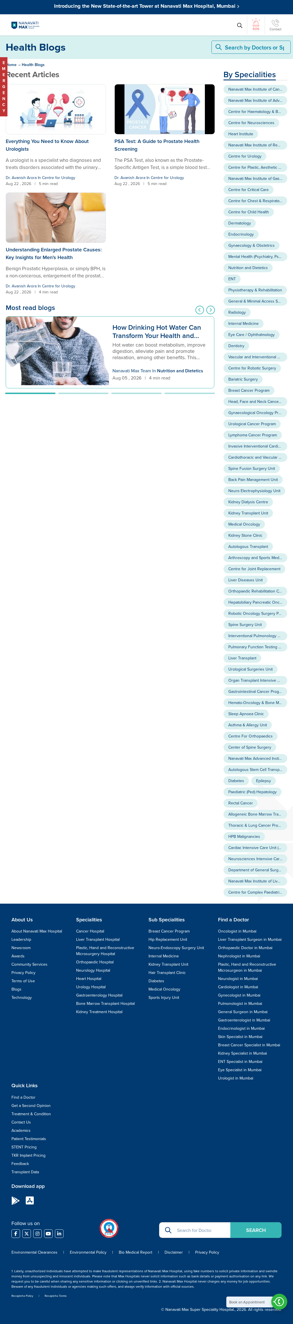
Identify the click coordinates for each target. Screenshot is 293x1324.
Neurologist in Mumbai (238, 978)
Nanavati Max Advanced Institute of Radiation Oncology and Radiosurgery (258, 758)
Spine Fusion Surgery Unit (251, 468)
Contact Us (21, 1122)
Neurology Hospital (93, 970)
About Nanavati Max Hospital (36, 931)
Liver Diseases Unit (245, 580)
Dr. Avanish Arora (21, 177)
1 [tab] (30, 393)
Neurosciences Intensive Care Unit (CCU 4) (258, 859)
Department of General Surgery (256, 870)
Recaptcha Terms (56, 1296)
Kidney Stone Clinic (245, 535)
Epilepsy (263, 781)
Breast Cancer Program (249, 390)
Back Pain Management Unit (253, 479)
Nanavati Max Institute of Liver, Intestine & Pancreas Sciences (258, 881)
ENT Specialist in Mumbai (240, 1061)
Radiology (237, 312)
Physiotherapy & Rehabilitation (255, 290)
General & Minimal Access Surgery (258, 301)
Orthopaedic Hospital (95, 962)
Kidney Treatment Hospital (99, 1012)
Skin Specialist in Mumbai (240, 1036)
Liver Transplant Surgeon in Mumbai (250, 939)
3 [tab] (136, 393)
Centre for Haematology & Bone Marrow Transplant (258, 111)
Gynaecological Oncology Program (258, 413)
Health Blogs (33, 64)
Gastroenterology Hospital (99, 995)
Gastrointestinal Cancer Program (257, 691)
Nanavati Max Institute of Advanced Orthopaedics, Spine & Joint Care (258, 100)
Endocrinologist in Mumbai (241, 1028)
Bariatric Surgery (243, 379)
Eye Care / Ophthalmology (251, 334)
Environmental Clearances (35, 1252)
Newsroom (21, 948)
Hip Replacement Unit (168, 939)
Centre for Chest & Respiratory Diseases (258, 201)
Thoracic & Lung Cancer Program (257, 825)
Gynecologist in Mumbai (239, 995)
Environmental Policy (88, 1252)
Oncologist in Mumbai (237, 931)
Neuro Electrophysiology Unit (254, 491)
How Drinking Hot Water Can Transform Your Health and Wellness (156, 332)
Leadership (21, 939)
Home (11, 64)
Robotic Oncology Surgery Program (258, 613)
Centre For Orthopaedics (250, 736)
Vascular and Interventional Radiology (258, 357)
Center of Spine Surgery (249, 747)
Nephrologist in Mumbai (239, 956)
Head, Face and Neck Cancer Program (258, 401)
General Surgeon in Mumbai (243, 1012)
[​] (15, 1233)
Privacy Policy (23, 972)
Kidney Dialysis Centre (248, 502)
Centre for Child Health (248, 212)
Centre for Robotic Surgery (252, 368)
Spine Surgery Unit (245, 624)
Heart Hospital (88, 978)
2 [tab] (83, 393)
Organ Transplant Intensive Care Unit (258, 680)
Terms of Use (23, 981)
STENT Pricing (24, 1147)
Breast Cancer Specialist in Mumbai (249, 1045)
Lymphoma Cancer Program (252, 435)
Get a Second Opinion (31, 1105)
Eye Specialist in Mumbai (240, 1070)
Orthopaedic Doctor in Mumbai (245, 948)
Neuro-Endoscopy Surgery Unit (176, 948)
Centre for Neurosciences (251, 123)
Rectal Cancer (240, 803)
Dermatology (239, 223)
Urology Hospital (91, 987)
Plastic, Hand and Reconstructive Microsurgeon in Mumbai (247, 967)
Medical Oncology (244, 524)
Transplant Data (25, 1172)
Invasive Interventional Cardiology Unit (258, 446)
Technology (21, 997)
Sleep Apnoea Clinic (246, 714)
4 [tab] (190, 393)
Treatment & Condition (31, 1114)
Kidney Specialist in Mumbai (242, 1053)
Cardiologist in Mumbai (238, 987)
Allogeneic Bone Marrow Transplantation (258, 814)
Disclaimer (174, 1252)
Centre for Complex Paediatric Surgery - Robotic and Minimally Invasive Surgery (258, 892)
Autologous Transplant (248, 546)
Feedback (20, 1163)
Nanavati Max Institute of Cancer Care (258, 89)
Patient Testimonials (28, 1139)
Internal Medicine (243, 323)
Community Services (29, 964)
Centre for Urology (58, 177)
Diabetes (236, 781)
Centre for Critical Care (248, 189)
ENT (232, 279)
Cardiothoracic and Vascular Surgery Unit (258, 457)
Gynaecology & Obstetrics (251, 245)
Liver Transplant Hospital (98, 939)
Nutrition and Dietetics (180, 370)
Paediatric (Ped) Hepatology (252, 792)
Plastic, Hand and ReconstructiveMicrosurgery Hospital (105, 951)
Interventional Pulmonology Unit (256, 636)
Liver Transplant (242, 658)
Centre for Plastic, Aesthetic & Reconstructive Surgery (258, 167)
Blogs (16, 989)
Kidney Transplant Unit (248, 513)
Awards (18, 956)
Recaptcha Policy (22, 1296)
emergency (3, 87)
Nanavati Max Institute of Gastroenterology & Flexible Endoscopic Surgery (258, 178)
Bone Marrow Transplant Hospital (105, 1003)
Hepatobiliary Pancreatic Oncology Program (258, 602)
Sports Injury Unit (164, 997)
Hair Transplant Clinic (167, 972)
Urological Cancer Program (252, 424)
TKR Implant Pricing (28, 1155)
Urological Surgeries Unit (250, 669)
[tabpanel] (110, 352)
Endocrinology (241, 234)
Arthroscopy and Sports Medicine (258, 557)
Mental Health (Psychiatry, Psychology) (258, 256)
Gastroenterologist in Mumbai (244, 1020)
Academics (21, 1130)
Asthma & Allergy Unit (247, 725)
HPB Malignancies (244, 836)
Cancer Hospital (90, 931)
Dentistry (236, 346)
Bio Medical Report (135, 1252)
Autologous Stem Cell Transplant (257, 769)
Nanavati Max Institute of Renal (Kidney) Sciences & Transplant (258, 145)
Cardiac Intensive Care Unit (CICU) (258, 847)
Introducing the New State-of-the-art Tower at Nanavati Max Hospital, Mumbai (145, 6)
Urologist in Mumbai (235, 1078)
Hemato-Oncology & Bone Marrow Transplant (258, 702)
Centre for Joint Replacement (254, 569)
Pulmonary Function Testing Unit (257, 647)
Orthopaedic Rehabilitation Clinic (257, 591)
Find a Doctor (23, 1097)
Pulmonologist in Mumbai (240, 1003)
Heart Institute (240, 134)
